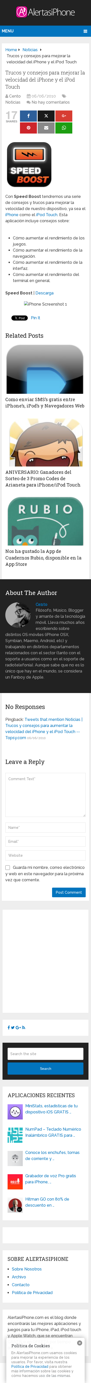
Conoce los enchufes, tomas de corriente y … (52, 1155)
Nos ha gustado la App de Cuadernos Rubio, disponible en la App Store (43, 557)
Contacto (21, 1284)
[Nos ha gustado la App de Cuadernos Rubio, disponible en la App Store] (45, 520)
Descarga (44, 293)
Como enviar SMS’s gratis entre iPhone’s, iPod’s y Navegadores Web (44, 402)
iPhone (11, 214)
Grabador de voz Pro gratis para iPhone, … (50, 1178)
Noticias (12, 102)
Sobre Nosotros (27, 1269)
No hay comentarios (51, 102)
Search (45, 1069)
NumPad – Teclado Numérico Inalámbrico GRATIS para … (53, 1132)
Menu (8, 31)
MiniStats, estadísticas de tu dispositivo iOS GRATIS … (51, 1109)
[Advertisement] (45, 960)
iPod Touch (46, 214)
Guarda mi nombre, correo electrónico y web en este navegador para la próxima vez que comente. (45, 873)
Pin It (35, 317)
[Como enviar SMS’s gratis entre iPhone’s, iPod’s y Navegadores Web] (45, 368)
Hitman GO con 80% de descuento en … (47, 1202)
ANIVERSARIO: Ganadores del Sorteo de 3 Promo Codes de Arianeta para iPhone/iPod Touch (43, 478)
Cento (15, 96)
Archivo (19, 1277)
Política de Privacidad (32, 1292)
